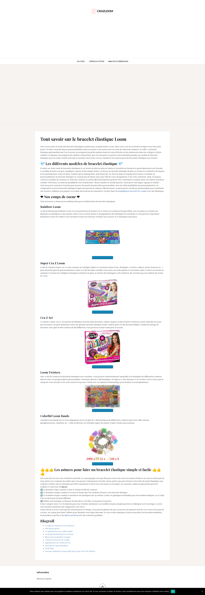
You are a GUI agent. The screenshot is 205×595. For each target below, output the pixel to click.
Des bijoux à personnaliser (56, 545)
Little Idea (49, 548)
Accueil (81, 61)
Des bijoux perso (52, 528)
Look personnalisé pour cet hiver (59, 534)
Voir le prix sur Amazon (102, 257)
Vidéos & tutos (96, 61)
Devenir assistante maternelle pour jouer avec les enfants (70, 551)
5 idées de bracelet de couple (57, 540)
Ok (173, 591)
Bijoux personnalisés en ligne (58, 537)
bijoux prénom (71, 515)
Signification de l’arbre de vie (57, 542)
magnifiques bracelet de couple (132, 191)
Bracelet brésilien (118, 61)
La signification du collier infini (58, 531)
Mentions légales (44, 578)
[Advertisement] (102, 40)
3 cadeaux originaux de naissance (59, 525)
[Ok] (202, 591)
